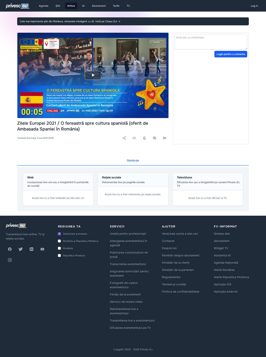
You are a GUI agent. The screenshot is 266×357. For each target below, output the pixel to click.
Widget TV (221, 248)
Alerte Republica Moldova (231, 277)
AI (83, 5)
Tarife (116, 5)
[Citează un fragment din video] (165, 138)
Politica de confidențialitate (180, 291)
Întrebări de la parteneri (178, 270)
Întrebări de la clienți (175, 263)
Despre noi (169, 248)
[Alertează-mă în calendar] (144, 138)
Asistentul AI (222, 255)
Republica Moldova (74, 255)
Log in (254, 5)
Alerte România (224, 270)
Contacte (168, 241)
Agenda (43, 5)
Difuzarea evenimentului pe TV (130, 328)
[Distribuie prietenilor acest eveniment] (124, 138)
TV (128, 5)
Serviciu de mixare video (126, 302)
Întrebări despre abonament (180, 255)
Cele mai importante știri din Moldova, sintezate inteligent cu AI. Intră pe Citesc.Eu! (70, 21)
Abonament (99, 5)
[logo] (16, 225)
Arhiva (71, 5)
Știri (58, 5)
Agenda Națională (226, 263)
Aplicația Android (225, 291)
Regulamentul (171, 277)
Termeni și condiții (174, 284)
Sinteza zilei (222, 234)
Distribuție (133, 160)
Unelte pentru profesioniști (128, 234)
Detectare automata (75, 233)
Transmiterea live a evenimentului (132, 320)
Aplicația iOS (222, 284)
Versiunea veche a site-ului (180, 234)
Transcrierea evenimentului (128, 264)
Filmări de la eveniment (125, 294)
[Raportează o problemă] (155, 138)
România (68, 248)
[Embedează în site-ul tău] (134, 138)
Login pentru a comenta (231, 54)
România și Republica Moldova (80, 241)
